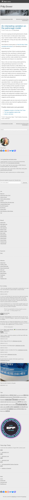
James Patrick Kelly (4, 266)
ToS (1, 213)
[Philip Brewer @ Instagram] (8, 151)
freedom (23, 399)
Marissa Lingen (3, 229)
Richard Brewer (3, 236)
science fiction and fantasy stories (9, 159)
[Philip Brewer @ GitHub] (1, 151)
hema (8, 401)
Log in (1, 478)
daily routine (21, 395)
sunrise (1, 409)
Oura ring (10, 404)
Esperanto (2, 399)
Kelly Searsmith (3, 227)
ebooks (20, 117)
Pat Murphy (2, 275)
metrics (25, 401)
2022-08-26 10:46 (5, 456)
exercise (8, 399)
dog (24, 395)
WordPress (14, 496)
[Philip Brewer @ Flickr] (10, 151)
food (19, 399)
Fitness (15, 399)
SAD (20, 407)
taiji (7, 409)
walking (11, 409)
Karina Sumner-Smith (4, 268)
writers (4, 411)
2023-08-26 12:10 (5, 452)
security (23, 407)
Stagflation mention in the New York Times (14, 110)
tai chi (4, 409)
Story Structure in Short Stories (6, 211)
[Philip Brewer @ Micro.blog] (6, 151)
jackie (19, 402)
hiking (10, 401)
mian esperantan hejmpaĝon (13, 163)
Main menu (7, 1)
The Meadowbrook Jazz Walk (6, 19)
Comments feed (3, 482)
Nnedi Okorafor (3, 234)
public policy (10, 407)
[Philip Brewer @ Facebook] (4, 151)
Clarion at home (3, 197)
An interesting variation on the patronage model (13, 26)
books (18, 395)
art (8, 395)
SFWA (1, 276)
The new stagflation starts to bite (12, 112)
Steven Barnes (3, 238)
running (16, 407)
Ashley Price (2, 222)
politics (4, 406)
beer (15, 395)
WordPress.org (3, 484)
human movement (14, 401)
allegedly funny (4, 395)
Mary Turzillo (2, 233)
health (5, 401)
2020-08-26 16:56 (5, 460)
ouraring (13, 404)
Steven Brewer (3, 240)
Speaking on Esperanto (6, 468)
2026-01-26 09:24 (8, 114)
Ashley (12, 395)
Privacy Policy (3, 209)
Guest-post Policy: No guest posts (7, 202)
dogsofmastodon (9, 397)
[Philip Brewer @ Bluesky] (13, 151)
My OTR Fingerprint (4, 206)
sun (27, 407)
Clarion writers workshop (5, 199)
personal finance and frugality (6, 170)
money (2, 118)
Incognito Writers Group (5, 204)
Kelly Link (2, 269)
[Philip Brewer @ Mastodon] (15, 151)
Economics (8, 117)
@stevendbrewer (8, 316)
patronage (7, 118)
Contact (1, 200)
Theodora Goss (3, 241)
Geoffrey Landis (3, 264)
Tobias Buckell (3, 243)
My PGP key (2, 207)
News (12, 117)
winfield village (20, 409)
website (15, 409)
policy (1, 407)
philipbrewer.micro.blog (5, 313)
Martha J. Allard (3, 231)
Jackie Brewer (3, 226)
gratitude (2, 401)
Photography (21, 404)
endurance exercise (23, 397)
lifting (23, 401)
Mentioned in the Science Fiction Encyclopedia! (22, 20)
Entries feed (2, 480)
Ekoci (1, 253)
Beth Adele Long (3, 224)
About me (2, 193)
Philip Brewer (6, 6)
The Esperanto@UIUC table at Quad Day (10, 464)
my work (6, 404)
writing (7, 411)
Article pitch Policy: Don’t (5, 195)
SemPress (24, 496)
